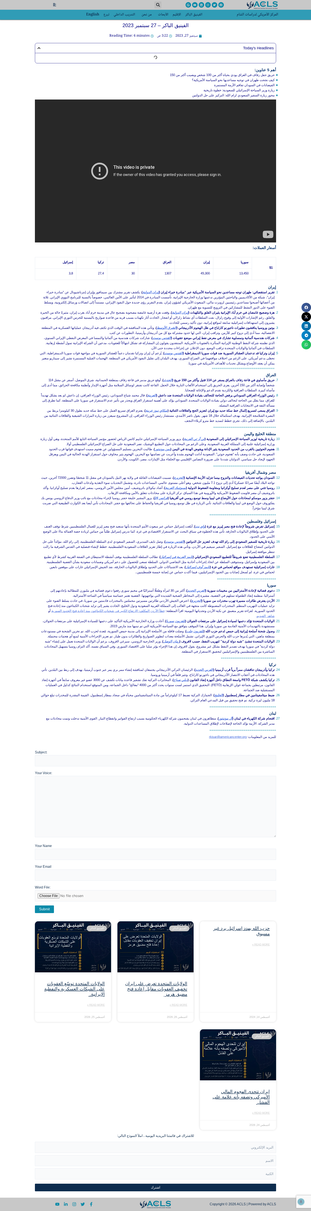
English (92, 15)
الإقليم (177, 15)
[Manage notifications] (301, 1201)
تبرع (106, 15)
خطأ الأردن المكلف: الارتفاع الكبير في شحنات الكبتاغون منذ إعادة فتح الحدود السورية (108, 611)
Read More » (261, 944)
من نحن (147, 15)
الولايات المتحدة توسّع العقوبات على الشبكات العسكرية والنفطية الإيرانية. (74, 988)
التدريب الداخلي (124, 15)
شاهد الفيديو (266, 616)
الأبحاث (163, 15)
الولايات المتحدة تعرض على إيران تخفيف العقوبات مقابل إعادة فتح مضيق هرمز (156, 988)
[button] (157, 4)
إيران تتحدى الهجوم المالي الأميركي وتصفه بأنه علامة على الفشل (241, 1096)
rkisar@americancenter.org (228, 737)
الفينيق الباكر (193, 15)
